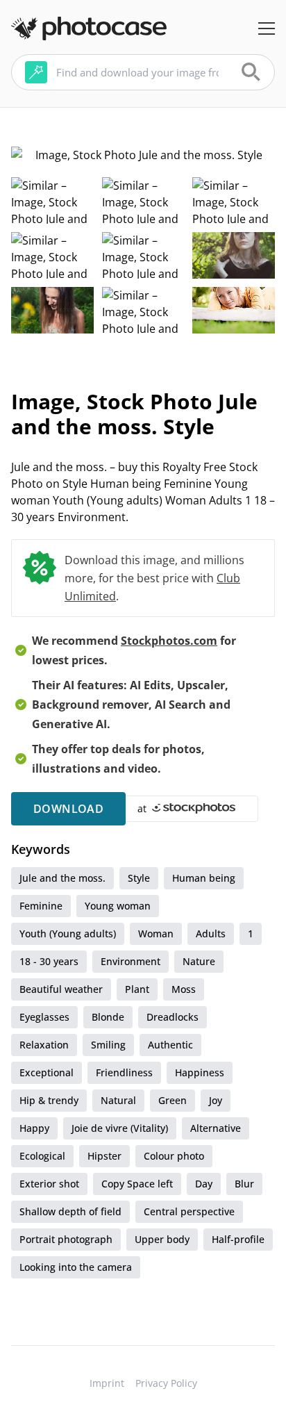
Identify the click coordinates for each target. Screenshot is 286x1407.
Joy (215, 1100)
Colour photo (174, 1155)
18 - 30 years (48, 961)
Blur (244, 1183)
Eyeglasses (44, 1016)
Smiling (108, 1044)
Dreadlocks (172, 1016)
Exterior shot (49, 1183)
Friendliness (124, 1072)
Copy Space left (137, 1183)
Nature (199, 961)
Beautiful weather (61, 989)
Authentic (170, 1044)
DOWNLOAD (68, 808)
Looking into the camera (75, 1267)
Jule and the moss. (62, 877)
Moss (183, 989)
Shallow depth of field (70, 1211)
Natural (118, 1100)
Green (172, 1100)
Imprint (107, 1383)
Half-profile (238, 1239)
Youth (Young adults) (67, 933)
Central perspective (189, 1211)
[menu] (266, 28)
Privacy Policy (166, 1383)
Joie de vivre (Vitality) (120, 1128)
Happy (34, 1128)
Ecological (42, 1155)
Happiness (199, 1072)
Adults (211, 933)
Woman (156, 933)
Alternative (215, 1128)
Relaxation (44, 1044)
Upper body (162, 1239)
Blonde (108, 1016)
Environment (130, 961)
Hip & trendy (48, 1100)
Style (139, 877)
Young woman (118, 905)
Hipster (104, 1155)
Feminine (40, 905)
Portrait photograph (65, 1239)
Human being (203, 877)
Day (203, 1183)
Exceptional (46, 1072)
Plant (137, 989)
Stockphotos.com (169, 640)
